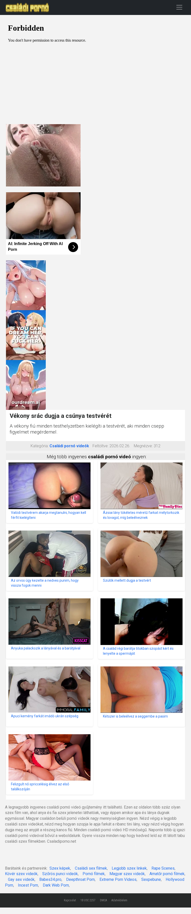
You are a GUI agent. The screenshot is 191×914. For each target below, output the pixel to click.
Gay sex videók (21, 879)
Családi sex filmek (91, 868)
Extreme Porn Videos (118, 879)
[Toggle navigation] (179, 7)
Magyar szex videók (127, 873)
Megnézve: (143, 446)
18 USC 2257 (88, 900)
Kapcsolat (70, 900)
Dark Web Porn (56, 885)
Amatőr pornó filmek (167, 873)
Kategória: (39, 446)
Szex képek (59, 868)
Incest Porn (28, 885)
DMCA (103, 900)
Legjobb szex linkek (129, 868)
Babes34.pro (50, 879)
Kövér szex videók (21, 873)
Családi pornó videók (69, 446)
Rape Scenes (163, 868)
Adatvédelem (119, 900)
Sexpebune (151, 879)
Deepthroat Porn (80, 879)
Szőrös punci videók (60, 873)
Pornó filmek (94, 873)
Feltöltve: (100, 446)
